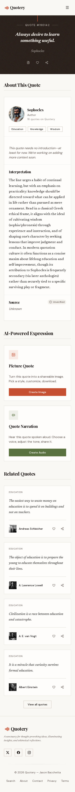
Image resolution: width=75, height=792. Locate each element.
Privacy (52, 781)
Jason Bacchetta (50, 772)
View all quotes (37, 704)
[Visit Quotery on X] (8, 752)
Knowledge (36, 129)
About (24, 781)
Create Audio (37, 452)
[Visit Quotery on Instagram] (29, 752)
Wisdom (55, 129)
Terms (65, 781)
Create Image (37, 392)
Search (10, 781)
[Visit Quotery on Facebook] (18, 752)
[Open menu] (67, 7)
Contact (37, 781)
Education (17, 129)
